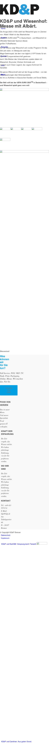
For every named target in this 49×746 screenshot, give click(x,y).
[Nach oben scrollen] (0, 744)
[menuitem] (25, 535)
